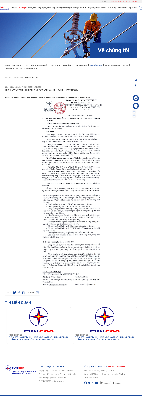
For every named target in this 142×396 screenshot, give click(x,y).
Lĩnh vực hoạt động (34, 8)
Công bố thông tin (96, 65)
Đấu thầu (83, 8)
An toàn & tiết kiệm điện (109, 8)
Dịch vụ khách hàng (48, 8)
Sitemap (104, 1)
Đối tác (125, 65)
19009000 (134, 1)
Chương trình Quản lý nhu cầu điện (67, 8)
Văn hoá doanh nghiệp (112, 65)
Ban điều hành (55, 65)
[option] (38, 325)
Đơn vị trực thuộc (81, 65)
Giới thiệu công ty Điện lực (13, 65)
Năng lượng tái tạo (94, 8)
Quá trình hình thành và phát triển (37, 65)
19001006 (127, 1)
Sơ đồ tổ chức (67, 65)
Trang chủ (14, 8)
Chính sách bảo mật (91, 378)
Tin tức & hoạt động (124, 8)
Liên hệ (134, 8)
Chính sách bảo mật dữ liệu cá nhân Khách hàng (21, 68)
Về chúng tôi (23, 8)
